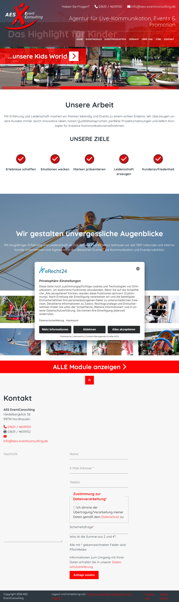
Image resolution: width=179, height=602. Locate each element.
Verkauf (134, 39)
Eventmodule (94, 39)
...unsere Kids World (38, 56)
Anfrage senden (84, 574)
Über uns (147, 39)
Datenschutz (110, 517)
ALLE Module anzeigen (87, 367)
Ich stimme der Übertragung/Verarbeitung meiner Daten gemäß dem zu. (98, 512)
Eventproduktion (115, 39)
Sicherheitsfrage (82, 527)
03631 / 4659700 (110, 7)
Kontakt (169, 39)
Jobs (158, 39)
